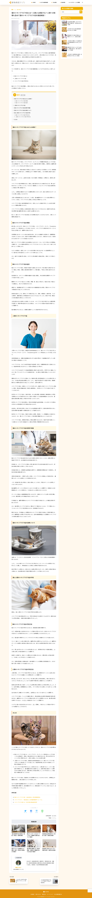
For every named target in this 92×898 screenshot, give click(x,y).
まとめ (15, 119)
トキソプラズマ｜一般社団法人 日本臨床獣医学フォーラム (28, 800)
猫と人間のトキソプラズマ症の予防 (22, 113)
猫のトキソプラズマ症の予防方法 (23, 115)
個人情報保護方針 (58, 894)
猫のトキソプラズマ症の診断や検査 (22, 108)
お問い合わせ (38, 894)
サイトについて (50, 894)
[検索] (82, 2)
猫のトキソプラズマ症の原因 (22, 101)
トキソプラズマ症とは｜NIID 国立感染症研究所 (25, 802)
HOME (47, 892)
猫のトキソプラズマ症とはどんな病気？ (23, 98)
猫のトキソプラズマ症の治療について (22, 110)
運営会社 (44, 894)
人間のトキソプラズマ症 (19, 105)
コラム (54, 818)
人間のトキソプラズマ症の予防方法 (23, 116)
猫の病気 (54, 815)
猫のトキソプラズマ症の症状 (22, 102)
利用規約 (32, 894)
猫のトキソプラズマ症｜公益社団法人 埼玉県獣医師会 (27, 797)
